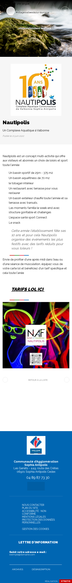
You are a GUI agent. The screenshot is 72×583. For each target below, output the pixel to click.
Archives (17, 569)
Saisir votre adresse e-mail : (27, 553)
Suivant (66, 379)
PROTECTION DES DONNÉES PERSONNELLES (38, 521)
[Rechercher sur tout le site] (10, 11)
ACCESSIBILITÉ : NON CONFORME (34, 512)
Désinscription (41, 569)
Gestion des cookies (35, 529)
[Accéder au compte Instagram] (58, 6)
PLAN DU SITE (30, 508)
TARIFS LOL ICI (27, 289)
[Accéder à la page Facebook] (52, 6)
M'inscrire (58, 561)
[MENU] (65, 11)
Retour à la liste (38, 380)
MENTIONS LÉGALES (34, 516)
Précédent (5, 379)
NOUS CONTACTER (33, 505)
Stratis (65, 581)
